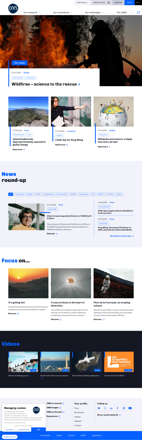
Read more (18, 149)
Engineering (48, 194)
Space (119, 194)
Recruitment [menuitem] (79, 412)
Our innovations (61, 12)
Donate (129, 2)
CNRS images (52, 407)
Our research (30, 12)
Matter (101, 194)
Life (93, 194)
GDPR (83, 435)
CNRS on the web (54, 412)
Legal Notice (97, 435)
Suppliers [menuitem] (78, 421)
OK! (38, 429)
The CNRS (122, 12)
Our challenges (93, 12)
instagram (123, 408)
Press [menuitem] (76, 408)
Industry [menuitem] (77, 417)
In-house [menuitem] (77, 425)
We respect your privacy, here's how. (15, 422)
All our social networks (105, 415)
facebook (117, 408)
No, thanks (9, 429)
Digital (29, 194)
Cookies (71, 435)
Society (110, 194)
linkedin (111, 408)
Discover (51, 233)
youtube (130, 408)
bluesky (98, 408)
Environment (62, 194)
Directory (118, 2)
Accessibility (45, 435)
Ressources (52, 416)
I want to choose (23, 429)
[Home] (14, 9)
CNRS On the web (99, 2)
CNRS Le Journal (54, 403)
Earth (38, 194)
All (11, 194)
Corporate (19, 194)
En (137, 2)
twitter (105, 408)
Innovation (84, 194)
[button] (9, 437)
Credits (59, 435)
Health (73, 194)
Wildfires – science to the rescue (44, 84)
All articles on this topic (120, 236)
